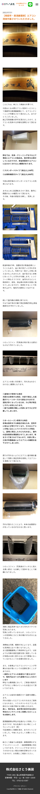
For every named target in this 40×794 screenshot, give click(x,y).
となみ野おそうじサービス (21, 4)
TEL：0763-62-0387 (20, 780)
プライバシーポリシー (20, 786)
